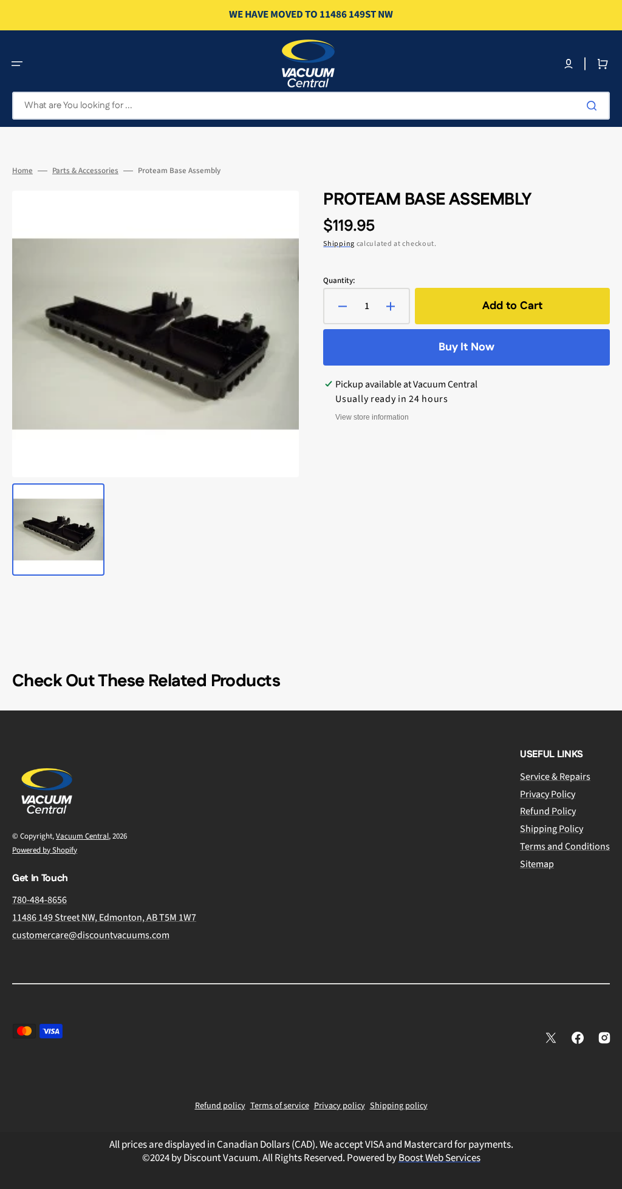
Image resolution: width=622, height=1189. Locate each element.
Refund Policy (548, 811)
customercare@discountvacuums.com (90, 935)
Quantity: (339, 281)
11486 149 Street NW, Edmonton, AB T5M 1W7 (104, 917)
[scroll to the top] (606, 1173)
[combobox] (311, 106)
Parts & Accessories (85, 171)
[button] (17, 63)
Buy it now (466, 347)
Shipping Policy (551, 829)
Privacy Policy (547, 794)
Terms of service (279, 1106)
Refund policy (220, 1106)
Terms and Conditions (565, 846)
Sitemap (537, 864)
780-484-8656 (39, 900)
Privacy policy (339, 1106)
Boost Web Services (439, 1158)
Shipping (339, 244)
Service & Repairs (555, 777)
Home (22, 171)
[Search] (594, 105)
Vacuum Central (82, 836)
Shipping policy (399, 1106)
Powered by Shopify (44, 850)
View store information (372, 417)
